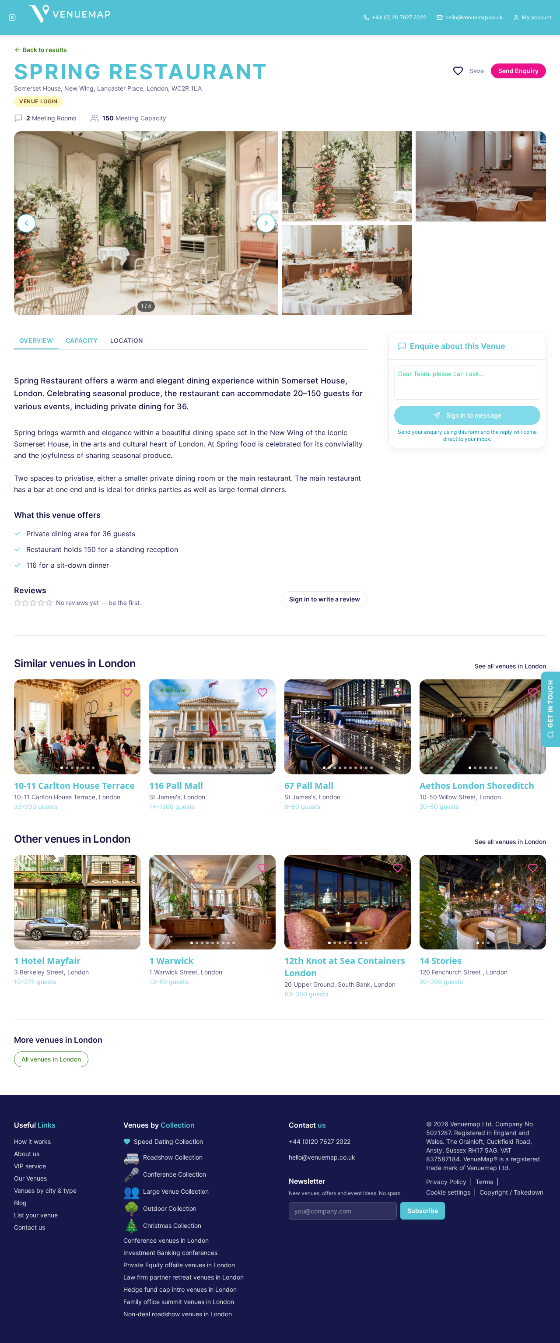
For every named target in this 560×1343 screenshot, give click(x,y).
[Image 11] (236, 767)
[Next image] (130, 727)
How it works (32, 1141)
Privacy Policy (446, 1181)
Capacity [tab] (82, 340)
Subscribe (422, 1210)
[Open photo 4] (347, 270)
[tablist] (191, 341)
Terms (484, 1181)
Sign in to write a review (324, 599)
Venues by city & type (45, 1190)
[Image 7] (93, 767)
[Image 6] (88, 767)
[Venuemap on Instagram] (12, 17)
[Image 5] (82, 767)
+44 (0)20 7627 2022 (319, 1141)
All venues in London (51, 1059)
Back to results (45, 49)
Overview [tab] (36, 340)
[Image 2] (67, 767)
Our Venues (30, 1178)
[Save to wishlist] (458, 71)
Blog (20, 1202)
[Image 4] (77, 767)
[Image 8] (220, 767)
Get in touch (550, 704)
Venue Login (38, 101)
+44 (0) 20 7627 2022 (399, 17)
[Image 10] (231, 767)
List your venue (36, 1215)
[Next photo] (266, 223)
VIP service (30, 1166)
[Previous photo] (26, 223)
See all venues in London (510, 666)
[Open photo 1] (146, 223)
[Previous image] (25, 727)
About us (26, 1153)
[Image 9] (225, 767)
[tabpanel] (191, 483)
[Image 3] (72, 767)
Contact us (29, 1227)
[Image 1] (61, 767)
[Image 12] (241, 767)
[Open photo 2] (347, 176)
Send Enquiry (518, 70)
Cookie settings (448, 1192)
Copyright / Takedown (511, 1192)
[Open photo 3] (481, 176)
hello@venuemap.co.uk (322, 1157)
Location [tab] (126, 340)
